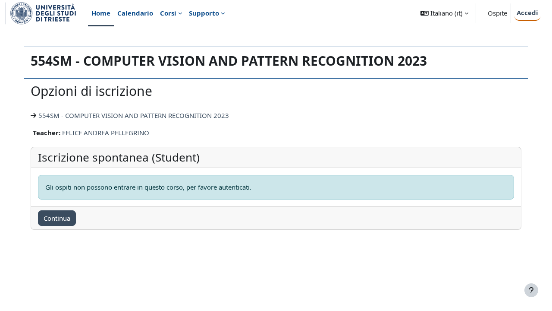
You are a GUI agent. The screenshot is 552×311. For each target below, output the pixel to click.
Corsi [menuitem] (168, 13)
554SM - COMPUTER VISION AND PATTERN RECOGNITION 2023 (133, 115)
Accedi (527, 12)
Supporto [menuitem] (204, 13)
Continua (57, 218)
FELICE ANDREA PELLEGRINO (105, 132)
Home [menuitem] (100, 13)
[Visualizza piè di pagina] (531, 290)
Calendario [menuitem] (135, 13)
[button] (444, 13)
